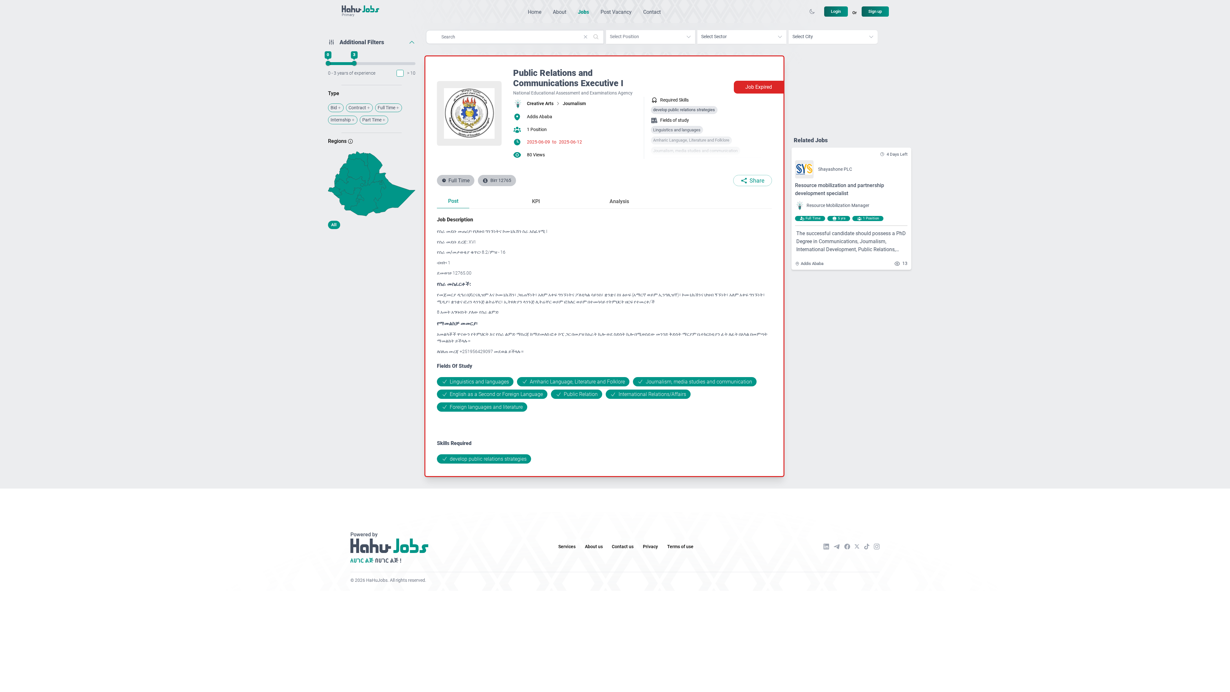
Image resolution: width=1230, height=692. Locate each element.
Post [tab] (453, 201)
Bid (334, 108)
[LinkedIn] (826, 546)
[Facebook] (847, 546)
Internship (341, 120)
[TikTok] (866, 546)
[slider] (327, 63)
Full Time (386, 108)
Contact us (623, 546)
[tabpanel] (604, 340)
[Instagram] (877, 546)
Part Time (371, 120)
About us (594, 546)
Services (567, 546)
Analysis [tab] (619, 201)
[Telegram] (837, 546)
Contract (357, 108)
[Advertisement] (371, 284)
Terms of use (680, 546)
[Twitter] (857, 546)
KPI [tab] (536, 201)
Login (836, 11)
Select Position (624, 36)
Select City (802, 36)
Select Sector (714, 36)
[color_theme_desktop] (812, 11)
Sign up (875, 11)
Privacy (650, 546)
